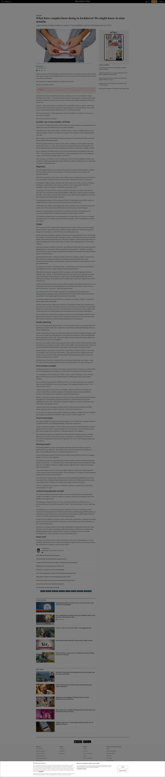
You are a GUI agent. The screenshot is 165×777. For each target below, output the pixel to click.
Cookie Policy (41, 771)
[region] (82, 769)
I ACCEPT (122, 767)
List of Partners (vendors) (81, 768)
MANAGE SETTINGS (122, 770)
